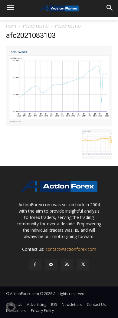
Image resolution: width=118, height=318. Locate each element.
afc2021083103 (35, 26)
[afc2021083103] (59, 85)
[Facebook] (35, 264)
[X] (83, 264)
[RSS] (67, 264)
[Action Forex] (59, 8)
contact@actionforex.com (70, 249)
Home (11, 26)
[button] (11, 307)
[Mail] (51, 264)
